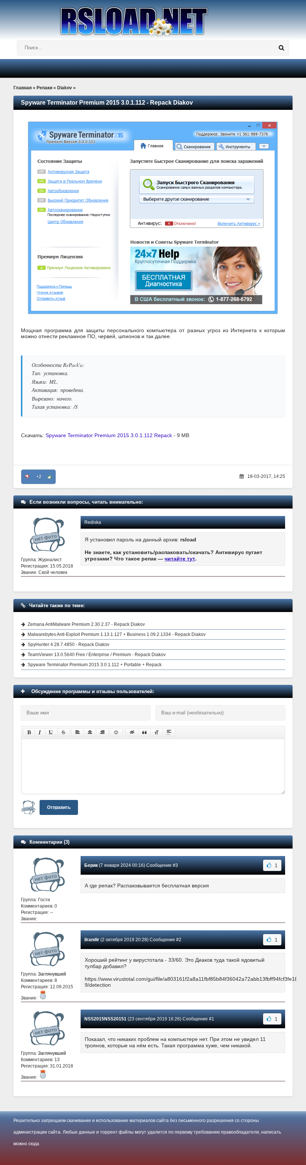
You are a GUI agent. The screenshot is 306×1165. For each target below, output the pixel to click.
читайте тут (180, 559)
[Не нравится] (27, 477)
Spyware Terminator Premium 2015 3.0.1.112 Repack (109, 435)
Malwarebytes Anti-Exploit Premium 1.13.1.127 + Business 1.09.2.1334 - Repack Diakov (117, 634)
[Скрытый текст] (132, 732)
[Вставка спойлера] (169, 732)
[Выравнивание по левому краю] (77, 732)
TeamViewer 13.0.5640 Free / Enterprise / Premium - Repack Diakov (97, 654)
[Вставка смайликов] (116, 732)
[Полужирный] (29, 732)
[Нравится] (49, 477)
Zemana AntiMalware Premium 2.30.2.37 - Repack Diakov (86, 624)
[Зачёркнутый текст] (63, 732)
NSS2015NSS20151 (105, 1019)
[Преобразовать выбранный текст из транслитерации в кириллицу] (156, 732)
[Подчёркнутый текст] (51, 732)
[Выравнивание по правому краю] (102, 732)
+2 (38, 477)
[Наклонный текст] (39, 732)
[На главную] (153, 18)
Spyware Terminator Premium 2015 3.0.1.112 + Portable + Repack (95, 664)
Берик (91, 865)
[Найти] (281, 47)
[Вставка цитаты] (144, 732)
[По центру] (90, 732)
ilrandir (91, 939)
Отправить (59, 807)
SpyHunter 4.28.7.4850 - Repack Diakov (68, 644)
